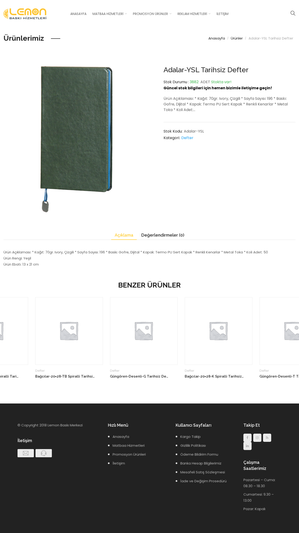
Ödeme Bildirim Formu (199, 454)
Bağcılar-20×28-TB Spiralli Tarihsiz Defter (33, 376)
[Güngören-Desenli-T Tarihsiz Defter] (261, 331)
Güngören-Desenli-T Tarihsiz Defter (257, 376)
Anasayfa (78, 13)
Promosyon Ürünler (150, 13)
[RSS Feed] (267, 438)
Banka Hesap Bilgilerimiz (200, 463)
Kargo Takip (190, 436)
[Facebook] (247, 438)
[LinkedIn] (247, 446)
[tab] (124, 235)
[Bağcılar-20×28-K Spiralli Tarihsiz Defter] (187, 331)
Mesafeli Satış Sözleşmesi (202, 472)
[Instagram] (257, 438)
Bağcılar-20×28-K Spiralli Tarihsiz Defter (183, 376)
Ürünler (237, 38)
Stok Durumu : (176, 82)
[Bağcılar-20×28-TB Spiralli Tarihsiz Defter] (37, 331)
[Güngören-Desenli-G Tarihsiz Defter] (112, 331)
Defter (187, 137)
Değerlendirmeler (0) (162, 235)
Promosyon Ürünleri (129, 454)
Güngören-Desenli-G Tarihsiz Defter (108, 376)
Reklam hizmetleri (192, 13)
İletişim (222, 13)
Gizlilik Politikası (193, 445)
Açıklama (124, 235)
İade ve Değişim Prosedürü (203, 481)
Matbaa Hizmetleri (108, 13)
